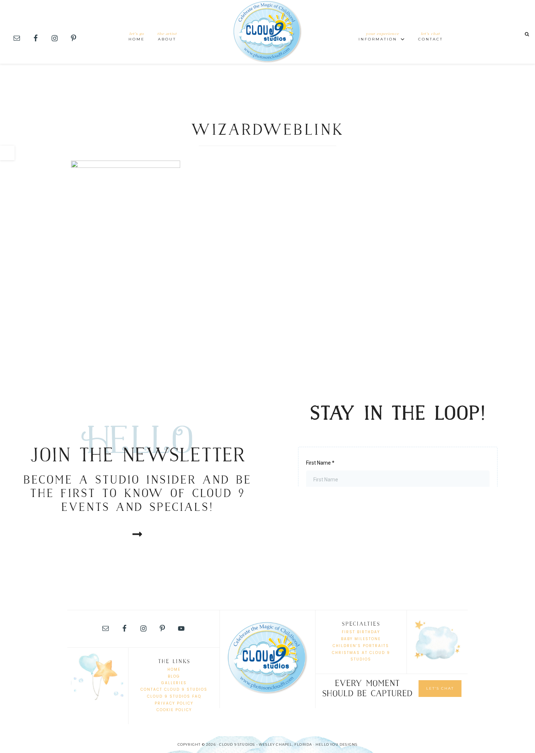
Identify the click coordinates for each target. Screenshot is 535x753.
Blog (174, 676)
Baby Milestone (361, 639)
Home (174, 669)
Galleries (174, 683)
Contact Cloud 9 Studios (173, 689)
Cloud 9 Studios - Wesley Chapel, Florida (267, 32)
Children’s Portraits (361, 645)
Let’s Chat (440, 688)
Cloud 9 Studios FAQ (174, 696)
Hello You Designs (336, 744)
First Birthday (361, 632)
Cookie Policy (174, 710)
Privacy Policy (174, 703)
